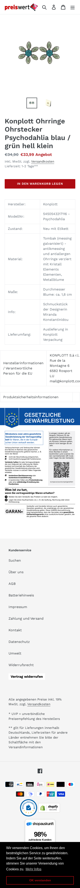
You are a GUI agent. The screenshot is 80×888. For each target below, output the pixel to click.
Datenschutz (19, 642)
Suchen (15, 560)
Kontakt (15, 630)
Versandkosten (42, 161)
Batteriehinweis (21, 595)
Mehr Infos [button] (33, 869)
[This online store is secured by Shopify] (49, 811)
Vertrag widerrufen (27, 676)
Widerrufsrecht (21, 665)
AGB (12, 584)
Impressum (18, 607)
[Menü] (72, 7)
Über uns (16, 572)
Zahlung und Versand (26, 618)
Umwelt (15, 653)
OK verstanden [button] (40, 880)
